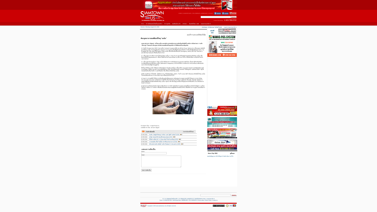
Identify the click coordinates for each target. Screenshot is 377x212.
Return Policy (208, 200)
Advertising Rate (177, 200)
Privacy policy (201, 200)
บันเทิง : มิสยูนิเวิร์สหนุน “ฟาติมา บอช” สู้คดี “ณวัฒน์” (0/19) (164, 134)
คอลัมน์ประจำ (176, 24)
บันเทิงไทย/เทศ (198, 198)
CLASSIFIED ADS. (187, 13)
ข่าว (142, 24)
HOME (180, 13)
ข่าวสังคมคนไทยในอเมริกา (154, 24)
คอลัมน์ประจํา (190, 198)
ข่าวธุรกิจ (167, 24)
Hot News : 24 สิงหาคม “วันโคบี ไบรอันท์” (210, 27)
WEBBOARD (204, 13)
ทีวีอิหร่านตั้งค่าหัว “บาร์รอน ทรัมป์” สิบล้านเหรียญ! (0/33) (163, 139)
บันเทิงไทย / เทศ (194, 24)
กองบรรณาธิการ (206, 24)
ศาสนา (185, 24)
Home (161, 200)
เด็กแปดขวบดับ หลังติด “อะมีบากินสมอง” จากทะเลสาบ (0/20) (164, 144)
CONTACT (210, 13)
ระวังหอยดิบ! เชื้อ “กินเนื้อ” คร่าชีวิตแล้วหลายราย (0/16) (163, 141)
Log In (225, 27)
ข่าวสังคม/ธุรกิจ (182, 198)
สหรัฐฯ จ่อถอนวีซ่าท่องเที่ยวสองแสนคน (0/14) (160, 137)
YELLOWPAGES (196, 13)
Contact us (215, 200)
